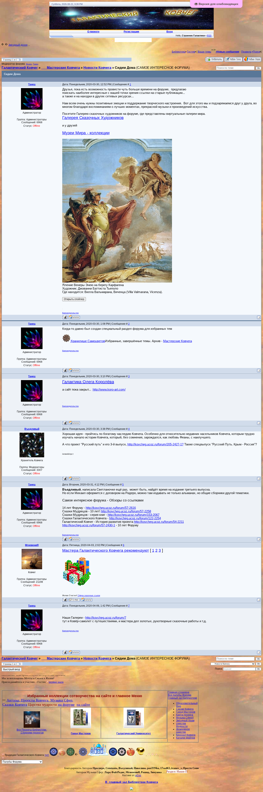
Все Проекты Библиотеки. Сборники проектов (32, 731)
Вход (175, 771)
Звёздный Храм (185, 720)
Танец (35, 64)
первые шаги (56, 676)
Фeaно (29, 64)
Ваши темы (204, 51)
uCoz (138, 775)
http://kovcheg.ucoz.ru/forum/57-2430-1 (88, 525)
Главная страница (178, 692)
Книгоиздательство (70, 313)
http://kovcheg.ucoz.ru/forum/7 (105, 617)
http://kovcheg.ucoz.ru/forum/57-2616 (111, 507)
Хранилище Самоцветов (87, 341)
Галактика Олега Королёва (88, 381)
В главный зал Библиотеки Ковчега (131, 782)
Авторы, (14, 700)
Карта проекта (184, 714)
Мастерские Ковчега (177, 341)
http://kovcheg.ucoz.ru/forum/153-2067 (133, 514)
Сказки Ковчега (14, 704)
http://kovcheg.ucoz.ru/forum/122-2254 (135, 518)
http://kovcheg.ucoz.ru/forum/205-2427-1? (155, 444)
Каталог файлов (185, 737)
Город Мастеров (81, 733)
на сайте (83, 704)
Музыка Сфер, (61, 700)
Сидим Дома (125, 67)
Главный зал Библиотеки (182, 698)
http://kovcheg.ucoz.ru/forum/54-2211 (159, 521)
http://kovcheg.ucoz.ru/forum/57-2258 (126, 511)
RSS (209, 35)
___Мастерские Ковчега (60, 67)
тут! (47, 755)
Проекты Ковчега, (35, 700)
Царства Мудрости (182, 725)
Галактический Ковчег (20, 67)
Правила (246, 51)
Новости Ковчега (97, 67)
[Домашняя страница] (74, 317)
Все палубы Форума (179, 695)
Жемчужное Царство (183, 730)
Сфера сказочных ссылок (89, 595)
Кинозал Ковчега (185, 734)
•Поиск (256, 51)
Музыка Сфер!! (185, 717)
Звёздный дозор (18, 45)
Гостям (191, 51)
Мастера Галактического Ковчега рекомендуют (105, 550)
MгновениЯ (32, 545)
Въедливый (31, 429)
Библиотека (179, 51)
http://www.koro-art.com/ (109, 389)
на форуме (66, 704)
